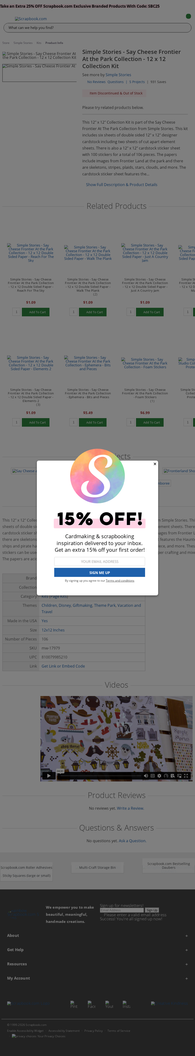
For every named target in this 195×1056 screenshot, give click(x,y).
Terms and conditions (120, 581)
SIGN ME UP (99, 572)
